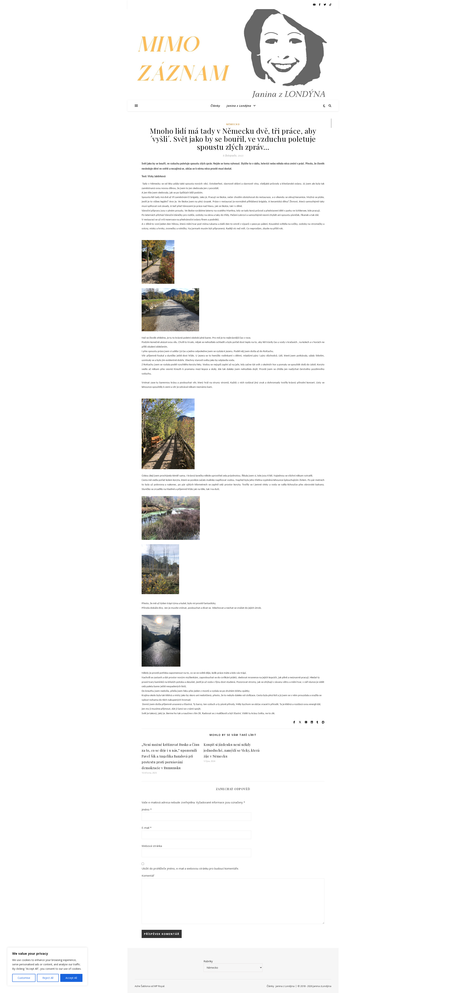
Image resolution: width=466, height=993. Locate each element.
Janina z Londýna (239, 105)
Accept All (71, 978)
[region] (47, 966)
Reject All (47, 978)
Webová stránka (152, 846)
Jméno (147, 809)
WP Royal (159, 986)
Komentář (148, 875)
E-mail (146, 827)
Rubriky (208, 961)
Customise (24, 978)
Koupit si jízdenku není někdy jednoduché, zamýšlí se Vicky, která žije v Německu (232, 750)
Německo (233, 124)
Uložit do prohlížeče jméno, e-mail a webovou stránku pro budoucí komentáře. (190, 868)
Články (215, 105)
